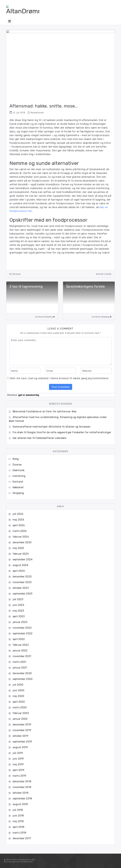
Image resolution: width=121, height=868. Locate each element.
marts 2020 (20, 707)
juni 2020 (18, 690)
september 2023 (22, 593)
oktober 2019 (20, 735)
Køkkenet (18, 487)
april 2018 (18, 826)
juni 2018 (18, 815)
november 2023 (22, 582)
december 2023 (22, 576)
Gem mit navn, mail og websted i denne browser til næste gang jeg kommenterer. (59, 378)
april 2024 (19, 570)
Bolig (16, 458)
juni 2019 (18, 758)
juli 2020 (18, 684)
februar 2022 (21, 644)
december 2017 (22, 838)
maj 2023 (18, 610)
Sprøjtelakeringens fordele (85, 286)
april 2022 (19, 639)
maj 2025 (18, 548)
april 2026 (19, 525)
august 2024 (20, 565)
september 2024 (22, 559)
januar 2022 (20, 650)
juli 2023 (18, 599)
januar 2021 (20, 667)
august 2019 (20, 747)
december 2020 (22, 673)
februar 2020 (21, 713)
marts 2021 (19, 661)
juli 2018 (18, 809)
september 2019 (22, 741)
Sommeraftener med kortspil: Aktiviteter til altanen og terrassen (52, 426)
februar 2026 (21, 536)
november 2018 (22, 787)
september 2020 (22, 678)
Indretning (19, 475)
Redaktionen (37, 112)
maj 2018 (18, 821)
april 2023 (19, 616)
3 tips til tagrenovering (26, 286)
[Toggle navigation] (9, 21)
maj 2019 (18, 764)
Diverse (16, 274)
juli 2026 (18, 513)
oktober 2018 (20, 792)
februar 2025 (21, 553)
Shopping (18, 493)
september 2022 (22, 633)
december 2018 (22, 781)
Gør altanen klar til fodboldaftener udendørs (39, 438)
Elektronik (19, 470)
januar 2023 (20, 622)
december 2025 (22, 542)
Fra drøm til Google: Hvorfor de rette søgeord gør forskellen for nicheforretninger (62, 432)
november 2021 (22, 656)
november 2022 (22, 627)
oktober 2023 (21, 587)
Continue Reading (44, 317)
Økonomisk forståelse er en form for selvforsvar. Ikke (44, 411)
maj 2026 (18, 519)
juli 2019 (18, 752)
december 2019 (22, 724)
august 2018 (20, 804)
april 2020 (19, 701)
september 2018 (22, 798)
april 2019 (18, 770)
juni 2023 (18, 604)
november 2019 (22, 730)
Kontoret (18, 481)
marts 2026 (20, 530)
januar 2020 (20, 718)
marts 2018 (19, 832)
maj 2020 (18, 696)
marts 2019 (19, 775)
